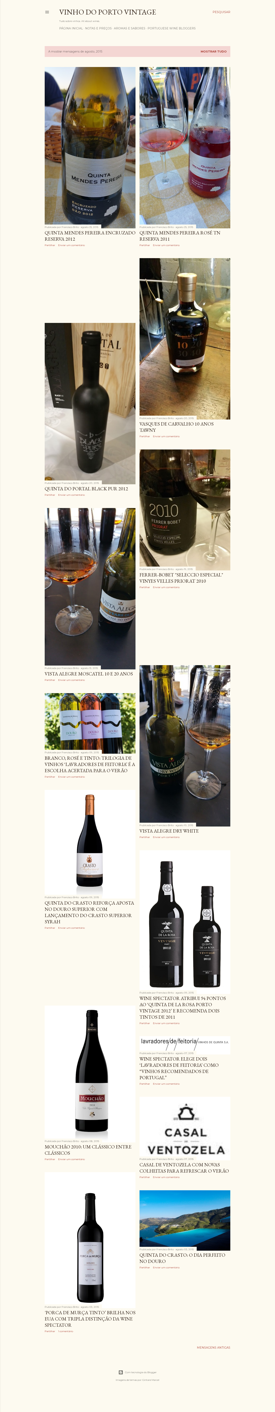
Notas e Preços (98, 28)
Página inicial (71, 28)
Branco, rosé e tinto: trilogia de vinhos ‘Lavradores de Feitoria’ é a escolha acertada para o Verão (90, 764)
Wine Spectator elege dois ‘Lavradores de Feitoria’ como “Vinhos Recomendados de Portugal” (179, 1068)
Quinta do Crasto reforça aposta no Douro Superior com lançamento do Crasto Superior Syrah (89, 912)
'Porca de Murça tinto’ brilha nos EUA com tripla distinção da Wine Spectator (90, 1318)
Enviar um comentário (71, 245)
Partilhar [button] (50, 245)
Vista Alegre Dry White (169, 831)
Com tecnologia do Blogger (141, 1372)
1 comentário (65, 1331)
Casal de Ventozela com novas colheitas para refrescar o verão (184, 1168)
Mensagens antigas (213, 1347)
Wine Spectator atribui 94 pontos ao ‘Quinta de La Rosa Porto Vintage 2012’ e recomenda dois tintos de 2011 (183, 1007)
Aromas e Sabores (129, 28)
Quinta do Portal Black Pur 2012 (86, 488)
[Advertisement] (90, 285)
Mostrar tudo (214, 51)
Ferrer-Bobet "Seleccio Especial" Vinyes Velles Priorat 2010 (181, 578)
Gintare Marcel (150, 1379)
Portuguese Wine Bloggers (172, 28)
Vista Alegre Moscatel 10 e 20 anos (89, 674)
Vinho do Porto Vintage (107, 12)
